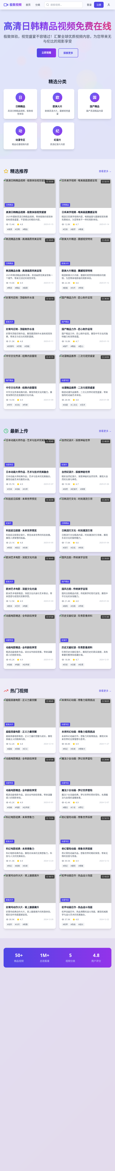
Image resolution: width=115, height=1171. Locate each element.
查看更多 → (105, 171)
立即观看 (46, 52)
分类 (37, 4)
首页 (28, 4)
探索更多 (68, 53)
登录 (89, 4)
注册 (98, 4)
